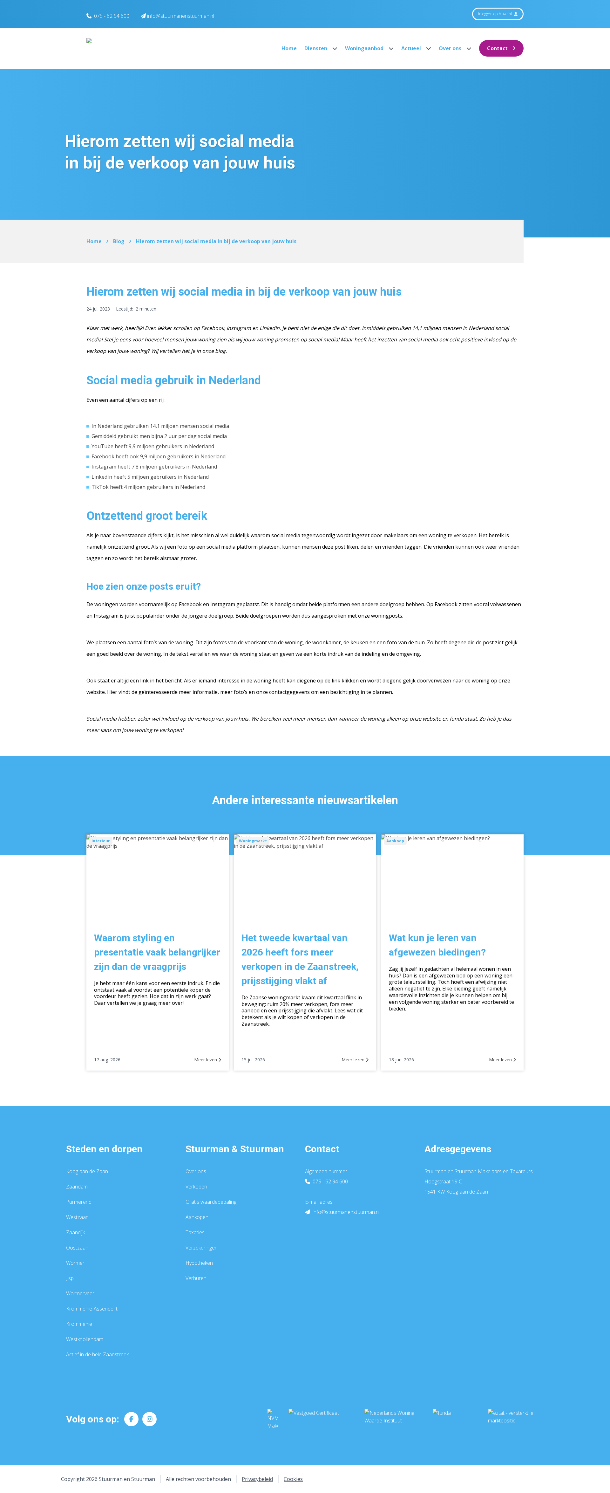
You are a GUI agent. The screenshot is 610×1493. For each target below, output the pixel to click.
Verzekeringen (202, 1247)
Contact (497, 48)
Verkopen (196, 1186)
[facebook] (131, 1419)
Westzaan (77, 1217)
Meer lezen (206, 1060)
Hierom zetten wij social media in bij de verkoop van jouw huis (216, 241)
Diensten (316, 48)
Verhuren (196, 1278)
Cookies (293, 1479)
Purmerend (79, 1201)
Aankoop (395, 841)
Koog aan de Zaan (87, 1171)
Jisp (70, 1278)
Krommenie (79, 1323)
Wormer (75, 1262)
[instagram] (149, 1419)
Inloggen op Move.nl (495, 14)
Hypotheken (199, 1262)
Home (289, 48)
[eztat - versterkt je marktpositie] (511, 1419)
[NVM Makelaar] (272, 1419)
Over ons (451, 48)
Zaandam (77, 1186)
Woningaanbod (365, 48)
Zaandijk (75, 1232)
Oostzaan (77, 1247)
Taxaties (195, 1232)
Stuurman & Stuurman (235, 1148)
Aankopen (197, 1217)
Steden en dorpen (104, 1148)
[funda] (455, 1419)
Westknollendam (84, 1339)
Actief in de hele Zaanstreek (97, 1354)
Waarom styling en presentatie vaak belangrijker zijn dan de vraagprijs (157, 952)
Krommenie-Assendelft (92, 1308)
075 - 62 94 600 (111, 15)
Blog (119, 241)
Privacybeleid (257, 1479)
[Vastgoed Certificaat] (321, 1419)
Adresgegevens (457, 1148)
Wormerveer (80, 1293)
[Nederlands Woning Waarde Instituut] (393, 1419)
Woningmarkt (253, 841)
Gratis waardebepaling (211, 1201)
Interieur (101, 841)
